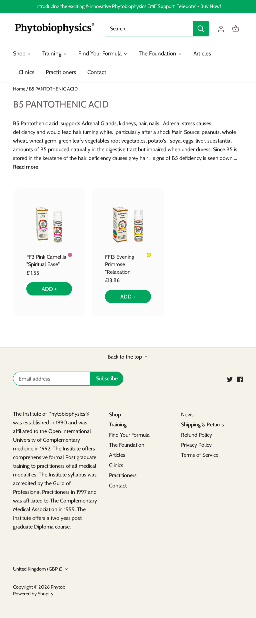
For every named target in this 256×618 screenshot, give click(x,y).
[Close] (233, 527)
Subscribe (210, 584)
